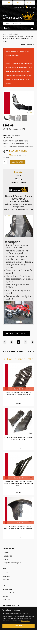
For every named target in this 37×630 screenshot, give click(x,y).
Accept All (18, 626)
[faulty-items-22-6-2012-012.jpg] (18, 103)
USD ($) (18, 2)
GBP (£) (7, 2)
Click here (12, 155)
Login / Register (19, 7)
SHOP (4, 34)
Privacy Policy (25, 621)
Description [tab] (18, 172)
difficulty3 (9, 138)
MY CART (30, 7)
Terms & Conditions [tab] (18, 182)
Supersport (17, 36)
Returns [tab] (19, 175)
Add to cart (17, 162)
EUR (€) (29, 2)
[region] (18, 618)
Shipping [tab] (18, 179)
